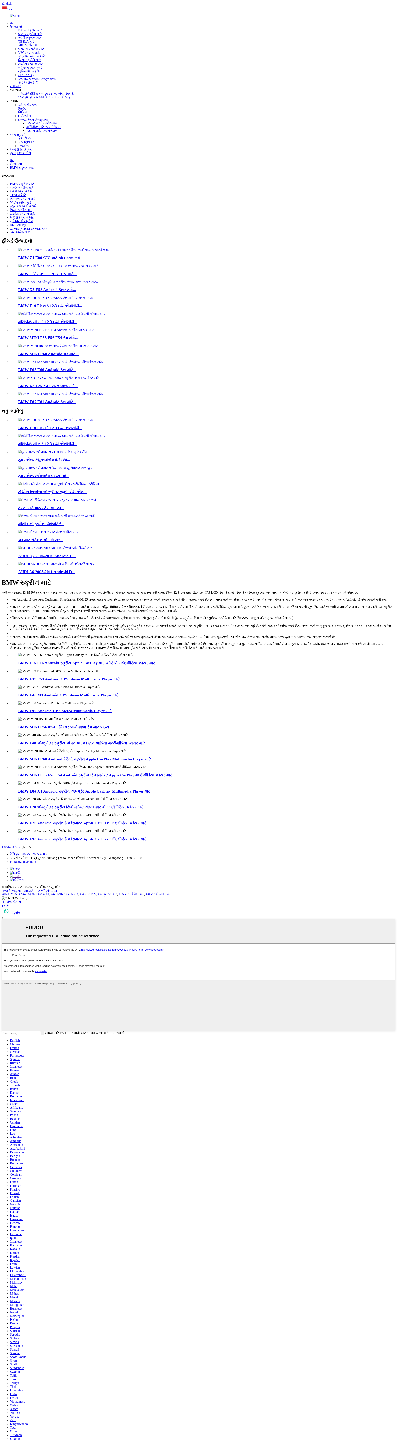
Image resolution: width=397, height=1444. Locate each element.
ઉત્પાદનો (16, 26)
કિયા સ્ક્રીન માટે (29, 60)
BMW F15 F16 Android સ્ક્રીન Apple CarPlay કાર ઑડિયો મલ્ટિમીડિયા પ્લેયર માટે (86, 663)
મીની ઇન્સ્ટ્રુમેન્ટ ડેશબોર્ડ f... (41, 524)
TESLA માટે (26, 41)
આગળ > (11, 847)
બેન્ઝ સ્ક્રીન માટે (30, 34)
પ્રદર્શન (23, 145)
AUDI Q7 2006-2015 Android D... (47, 556)
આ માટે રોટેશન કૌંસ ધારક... (40, 540)
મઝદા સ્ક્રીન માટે (30, 67)
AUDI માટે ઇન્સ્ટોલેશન (41, 131)
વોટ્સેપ (15, 912)
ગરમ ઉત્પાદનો (11, 890)
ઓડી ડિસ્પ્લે (88, 894)
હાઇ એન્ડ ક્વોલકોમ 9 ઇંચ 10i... (43, 476)
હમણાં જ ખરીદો (20, 153)
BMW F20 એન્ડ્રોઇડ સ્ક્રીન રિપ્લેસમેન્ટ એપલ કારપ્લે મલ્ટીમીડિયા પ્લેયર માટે (81, 807)
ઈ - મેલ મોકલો (11, 902)
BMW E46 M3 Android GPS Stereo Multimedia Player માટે (68, 695)
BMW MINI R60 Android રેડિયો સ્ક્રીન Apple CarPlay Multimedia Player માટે (84, 759)
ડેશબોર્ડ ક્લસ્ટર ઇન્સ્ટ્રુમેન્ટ (37, 78)
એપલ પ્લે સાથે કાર (158, 894)
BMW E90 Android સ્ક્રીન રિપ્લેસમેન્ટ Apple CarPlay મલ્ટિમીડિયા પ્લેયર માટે (82, 839)
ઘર (12, 23)
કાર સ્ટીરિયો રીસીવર (64, 894)
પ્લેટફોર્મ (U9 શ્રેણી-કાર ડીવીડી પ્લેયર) (44, 97)
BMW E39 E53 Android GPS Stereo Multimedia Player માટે (69, 679)
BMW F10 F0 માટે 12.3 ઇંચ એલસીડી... (50, 306)
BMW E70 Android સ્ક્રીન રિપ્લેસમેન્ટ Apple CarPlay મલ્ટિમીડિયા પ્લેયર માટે (82, 823)
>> (18, 847)
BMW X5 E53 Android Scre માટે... (47, 290)
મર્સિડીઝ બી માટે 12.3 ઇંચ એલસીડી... (47, 322)
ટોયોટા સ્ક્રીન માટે (30, 64)
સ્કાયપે (6, 905)
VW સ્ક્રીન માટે (29, 52)
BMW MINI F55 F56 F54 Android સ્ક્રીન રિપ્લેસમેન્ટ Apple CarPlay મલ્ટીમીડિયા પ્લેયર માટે (95, 775)
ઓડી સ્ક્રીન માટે (29, 37)
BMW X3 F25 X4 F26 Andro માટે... (48, 386)
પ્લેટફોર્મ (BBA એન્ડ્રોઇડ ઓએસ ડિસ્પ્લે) (46, 93)
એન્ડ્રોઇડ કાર (107, 894)
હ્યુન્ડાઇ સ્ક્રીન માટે (31, 56)
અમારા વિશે (17, 134)
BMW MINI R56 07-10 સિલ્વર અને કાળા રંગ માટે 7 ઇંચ (63, 727)
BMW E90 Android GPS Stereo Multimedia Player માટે (65, 711)
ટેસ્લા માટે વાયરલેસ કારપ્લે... (41, 508)
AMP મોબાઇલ (47, 890)
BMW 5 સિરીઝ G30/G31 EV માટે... (47, 274)
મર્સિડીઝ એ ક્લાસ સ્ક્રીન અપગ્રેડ (25, 894)
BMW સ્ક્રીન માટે (30, 30)
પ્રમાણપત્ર (26, 142)
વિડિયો (22, 112)
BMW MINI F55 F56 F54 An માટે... (48, 338)
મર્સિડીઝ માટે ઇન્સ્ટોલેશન (43, 127)
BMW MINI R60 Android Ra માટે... (48, 354)
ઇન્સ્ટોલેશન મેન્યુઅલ (33, 119)
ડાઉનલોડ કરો (27, 104)
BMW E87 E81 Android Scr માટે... (47, 402)
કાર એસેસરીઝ (28, 82)
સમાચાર (15, 86)
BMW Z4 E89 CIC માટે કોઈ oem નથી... (51, 258)
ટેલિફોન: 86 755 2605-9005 (28, 854)
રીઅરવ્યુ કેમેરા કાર (131, 894)
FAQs (22, 108)
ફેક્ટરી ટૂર (24, 138)
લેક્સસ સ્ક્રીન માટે (31, 49)
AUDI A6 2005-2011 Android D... (46, 572)
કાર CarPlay (26, 75)
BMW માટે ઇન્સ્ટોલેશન (41, 123)
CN (9, 9)
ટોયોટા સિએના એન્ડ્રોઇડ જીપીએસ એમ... (52, 492)
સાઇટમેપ (29, 890)
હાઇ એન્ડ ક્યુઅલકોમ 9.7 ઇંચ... (44, 460)
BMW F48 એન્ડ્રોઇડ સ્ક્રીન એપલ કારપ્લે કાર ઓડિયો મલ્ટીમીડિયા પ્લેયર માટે (81, 743)
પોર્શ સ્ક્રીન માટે (28, 45)
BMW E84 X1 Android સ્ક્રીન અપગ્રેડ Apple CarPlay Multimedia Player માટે (84, 791)
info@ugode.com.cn (23, 861)
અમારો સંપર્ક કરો (21, 149)
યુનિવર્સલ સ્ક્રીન (30, 71)
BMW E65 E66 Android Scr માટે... (47, 370)
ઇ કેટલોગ (24, 116)
